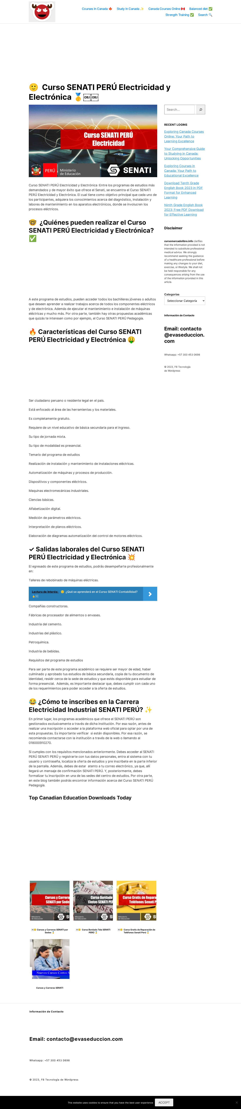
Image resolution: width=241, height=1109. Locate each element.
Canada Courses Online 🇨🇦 (166, 9)
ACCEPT (164, 1102)
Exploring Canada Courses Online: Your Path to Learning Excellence (184, 136)
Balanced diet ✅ (200, 9)
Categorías (171, 294)
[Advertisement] (120, 50)
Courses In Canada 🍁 (97, 9)
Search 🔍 (205, 15)
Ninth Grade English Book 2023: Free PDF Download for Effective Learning (184, 209)
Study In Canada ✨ (130, 9)
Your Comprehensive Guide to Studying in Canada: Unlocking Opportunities (184, 153)
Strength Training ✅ (179, 15)
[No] (236, 1102)
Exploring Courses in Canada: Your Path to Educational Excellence (181, 170)
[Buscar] (201, 109)
